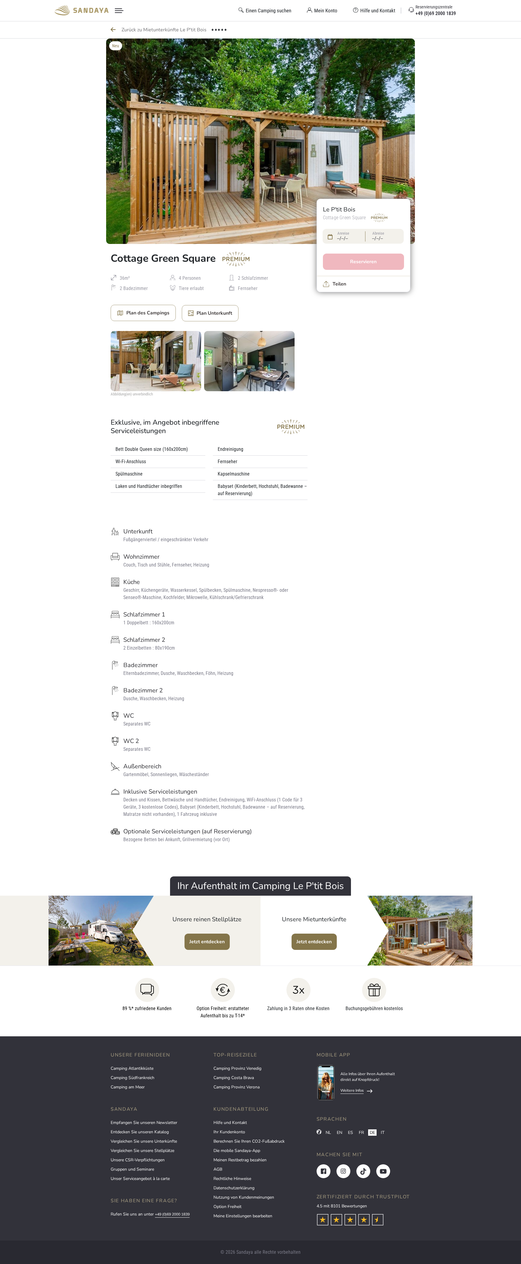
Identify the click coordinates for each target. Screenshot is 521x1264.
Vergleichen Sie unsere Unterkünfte (144, 1141)
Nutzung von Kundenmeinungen (243, 1197)
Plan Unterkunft (214, 313)
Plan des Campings (147, 313)
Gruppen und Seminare (132, 1169)
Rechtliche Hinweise (232, 1178)
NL (328, 1132)
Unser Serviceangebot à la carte (140, 1178)
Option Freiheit (227, 1206)
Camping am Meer (128, 1087)
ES (350, 1132)
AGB (217, 1169)
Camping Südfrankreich (132, 1078)
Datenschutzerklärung (233, 1188)
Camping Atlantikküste (132, 1068)
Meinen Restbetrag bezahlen (240, 1160)
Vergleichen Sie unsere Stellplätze (142, 1150)
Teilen (339, 284)
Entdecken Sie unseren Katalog (140, 1132)
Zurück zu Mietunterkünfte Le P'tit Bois (165, 30)
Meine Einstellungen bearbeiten (242, 1216)
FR (361, 1132)
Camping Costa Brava (233, 1078)
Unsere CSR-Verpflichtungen (138, 1160)
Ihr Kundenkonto (229, 1132)
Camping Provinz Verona (236, 1087)
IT (382, 1132)
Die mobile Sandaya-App (236, 1150)
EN (339, 1132)
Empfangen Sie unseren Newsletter (144, 1122)
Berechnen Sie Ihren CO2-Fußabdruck (249, 1141)
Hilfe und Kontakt (230, 1122)
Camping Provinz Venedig (237, 1068)
